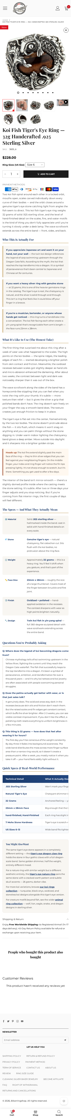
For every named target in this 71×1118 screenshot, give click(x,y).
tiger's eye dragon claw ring (46, 853)
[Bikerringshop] (20, 8)
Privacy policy (11, 1062)
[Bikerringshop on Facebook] (4, 1021)
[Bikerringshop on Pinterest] (13, 1021)
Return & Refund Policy (40, 1056)
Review (6, 1073)
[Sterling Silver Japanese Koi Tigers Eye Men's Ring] (63, 102)
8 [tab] (52, 92)
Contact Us (33, 1067)
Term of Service (11, 1067)
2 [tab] (23, 92)
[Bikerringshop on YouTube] (22, 1021)
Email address (11, 1040)
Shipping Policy (11, 1056)
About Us (50, 1067)
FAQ (4, 1085)
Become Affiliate (53, 1079)
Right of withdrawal (25, 1085)
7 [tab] (48, 92)
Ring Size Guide (25, 1073)
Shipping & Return (13, 919)
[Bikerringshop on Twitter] (8, 1021)
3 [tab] (28, 92)
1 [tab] (18, 92)
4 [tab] (33, 92)
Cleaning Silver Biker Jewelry (20, 1079)
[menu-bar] (6, 8)
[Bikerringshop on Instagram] (17, 1021)
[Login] (57, 8)
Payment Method (35, 1062)
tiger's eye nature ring (42, 874)
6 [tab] (43, 92)
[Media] (66, 30)
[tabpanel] (35, 60)
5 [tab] (38, 92)
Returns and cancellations (19, 1090)
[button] (5, 174)
